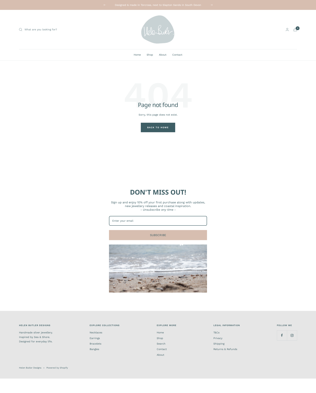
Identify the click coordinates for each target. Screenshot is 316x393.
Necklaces (96, 332)
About (162, 54)
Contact (177, 54)
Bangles (94, 349)
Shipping (218, 343)
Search (161, 343)
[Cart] (295, 29)
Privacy (217, 338)
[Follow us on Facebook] (282, 335)
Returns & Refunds (225, 349)
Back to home (158, 127)
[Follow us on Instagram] (292, 335)
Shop (150, 54)
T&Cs (216, 332)
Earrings (95, 338)
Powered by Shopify (57, 367)
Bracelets (95, 343)
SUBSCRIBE (158, 235)
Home (137, 54)
